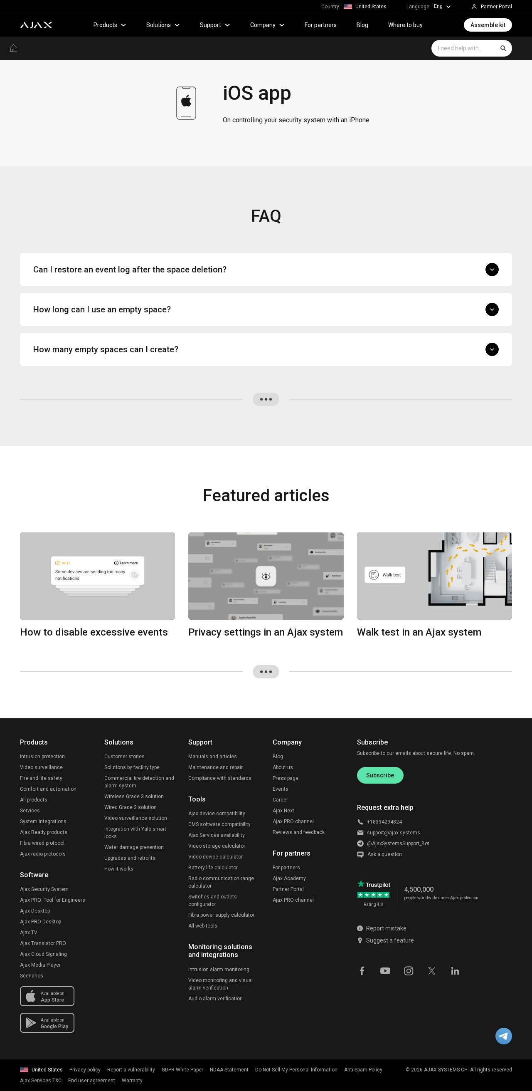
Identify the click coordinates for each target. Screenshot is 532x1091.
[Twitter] (432, 970)
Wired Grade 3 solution (130, 807)
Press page (285, 778)
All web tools (202, 926)
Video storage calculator (216, 846)
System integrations (43, 821)
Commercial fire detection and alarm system (139, 782)
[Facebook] (362, 970)
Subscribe (380, 775)
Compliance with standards (219, 778)
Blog (362, 25)
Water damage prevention (134, 847)
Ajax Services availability (216, 835)
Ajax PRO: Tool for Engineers (52, 900)
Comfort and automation (48, 789)
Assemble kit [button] (487, 25)
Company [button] (263, 25)
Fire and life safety (41, 778)
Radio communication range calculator (221, 882)
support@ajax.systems (393, 833)
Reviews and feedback (299, 832)
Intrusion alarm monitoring (218, 969)
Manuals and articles (212, 756)
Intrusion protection (42, 756)
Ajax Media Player (40, 965)
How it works (118, 869)
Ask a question (384, 854)
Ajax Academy (289, 878)
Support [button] (210, 25)
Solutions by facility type (132, 767)
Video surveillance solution (135, 818)
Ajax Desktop (35, 911)
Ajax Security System (44, 889)
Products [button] (105, 25)
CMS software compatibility (219, 824)
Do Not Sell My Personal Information (296, 1070)
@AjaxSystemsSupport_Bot (398, 843)
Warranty (132, 1081)
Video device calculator (215, 857)
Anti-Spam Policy (363, 1070)
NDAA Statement (229, 1070)
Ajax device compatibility (216, 813)
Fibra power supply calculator (221, 915)
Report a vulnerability (131, 1070)
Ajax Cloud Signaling (43, 954)
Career (280, 800)
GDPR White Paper (182, 1070)
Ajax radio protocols (43, 854)
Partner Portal (288, 889)
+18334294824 (384, 822)
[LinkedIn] (455, 970)
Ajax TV (28, 932)
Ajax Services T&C (41, 1081)
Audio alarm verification (215, 999)
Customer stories (124, 756)
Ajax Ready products (43, 832)
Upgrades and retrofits (129, 858)
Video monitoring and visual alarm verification (220, 984)
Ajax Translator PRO (43, 943)
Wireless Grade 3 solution (134, 796)
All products (33, 800)
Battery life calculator (213, 868)
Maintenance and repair (215, 767)
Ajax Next (283, 811)
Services (30, 811)
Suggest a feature (390, 940)
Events (280, 789)
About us (283, 767)
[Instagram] (409, 970)
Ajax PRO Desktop (40, 922)
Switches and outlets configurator (212, 900)
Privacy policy (85, 1070)
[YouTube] (385, 970)
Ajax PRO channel (293, 821)
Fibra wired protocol (42, 843)
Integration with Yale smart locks (135, 832)
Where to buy (405, 25)
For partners (321, 25)
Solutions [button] (158, 25)
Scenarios (31, 976)
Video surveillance (41, 767)
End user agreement (91, 1081)
